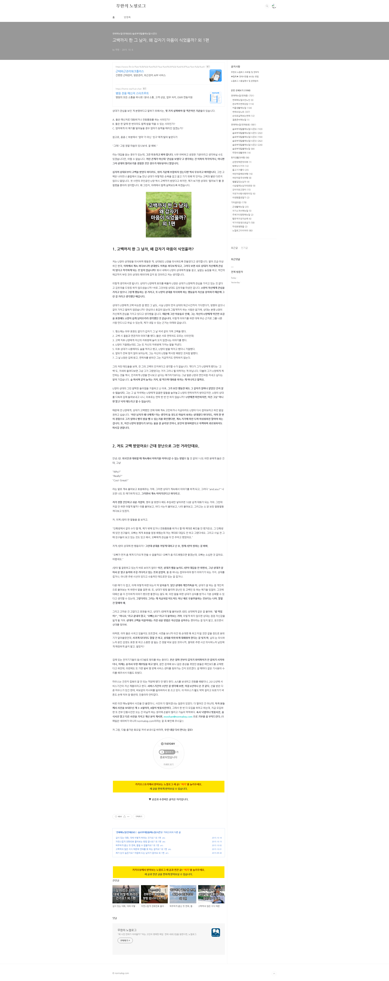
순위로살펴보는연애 (243, 116)
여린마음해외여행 (242, 174)
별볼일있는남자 (241, 181)
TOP (274, 973)
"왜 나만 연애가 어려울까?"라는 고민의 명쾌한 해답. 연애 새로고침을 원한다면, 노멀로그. (157, 934)
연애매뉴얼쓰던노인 (242, 100)
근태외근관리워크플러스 (130, 71)
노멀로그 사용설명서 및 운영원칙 (244, 81)
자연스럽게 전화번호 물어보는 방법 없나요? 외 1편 (138, 841)
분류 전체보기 (240, 90)
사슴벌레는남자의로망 (243, 185)
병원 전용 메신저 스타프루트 (132, 93)
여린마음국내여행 (241, 178)
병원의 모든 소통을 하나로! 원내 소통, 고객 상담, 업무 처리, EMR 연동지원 (154, 97)
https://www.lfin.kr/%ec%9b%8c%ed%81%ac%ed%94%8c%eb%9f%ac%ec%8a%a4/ (160, 66)
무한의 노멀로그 (131, 5)
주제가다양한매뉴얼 (242, 214)
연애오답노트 (241, 112)
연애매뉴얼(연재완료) (126, 832)
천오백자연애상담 (243, 104)
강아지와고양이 (241, 189)
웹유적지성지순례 (241, 218)
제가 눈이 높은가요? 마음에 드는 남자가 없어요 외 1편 (140, 853)
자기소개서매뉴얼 (241, 211)
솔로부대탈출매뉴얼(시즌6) (247, 129)
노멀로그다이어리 (242, 230)
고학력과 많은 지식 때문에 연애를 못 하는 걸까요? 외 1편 (141, 849)
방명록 (127, 17)
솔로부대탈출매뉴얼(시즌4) (247, 137)
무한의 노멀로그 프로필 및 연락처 (245, 72)
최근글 (234, 247)
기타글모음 (239, 202)
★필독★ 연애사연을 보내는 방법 (245, 76)
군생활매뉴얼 (240, 207)
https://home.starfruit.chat (128, 89)
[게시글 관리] (128, 816)
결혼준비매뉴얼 (241, 120)
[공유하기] (124, 816)
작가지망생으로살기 (243, 222)
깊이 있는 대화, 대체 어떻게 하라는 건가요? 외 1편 (138, 838)
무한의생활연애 (241, 152)
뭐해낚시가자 (240, 166)
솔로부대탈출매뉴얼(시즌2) (247, 145)
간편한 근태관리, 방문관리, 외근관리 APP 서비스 (141, 75)
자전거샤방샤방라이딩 (243, 193)
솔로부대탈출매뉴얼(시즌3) (247, 141)
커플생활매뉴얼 (242, 108)
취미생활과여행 (240, 157)
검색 (267, 6)
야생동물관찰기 (241, 197)
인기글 (244, 247)
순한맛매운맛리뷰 (241, 162)
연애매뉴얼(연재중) (242, 95)
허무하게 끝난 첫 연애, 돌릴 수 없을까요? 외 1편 (137, 845)
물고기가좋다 (240, 170)
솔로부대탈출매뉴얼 (243, 149)
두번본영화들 (240, 226)
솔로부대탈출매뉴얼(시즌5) (150, 832)
